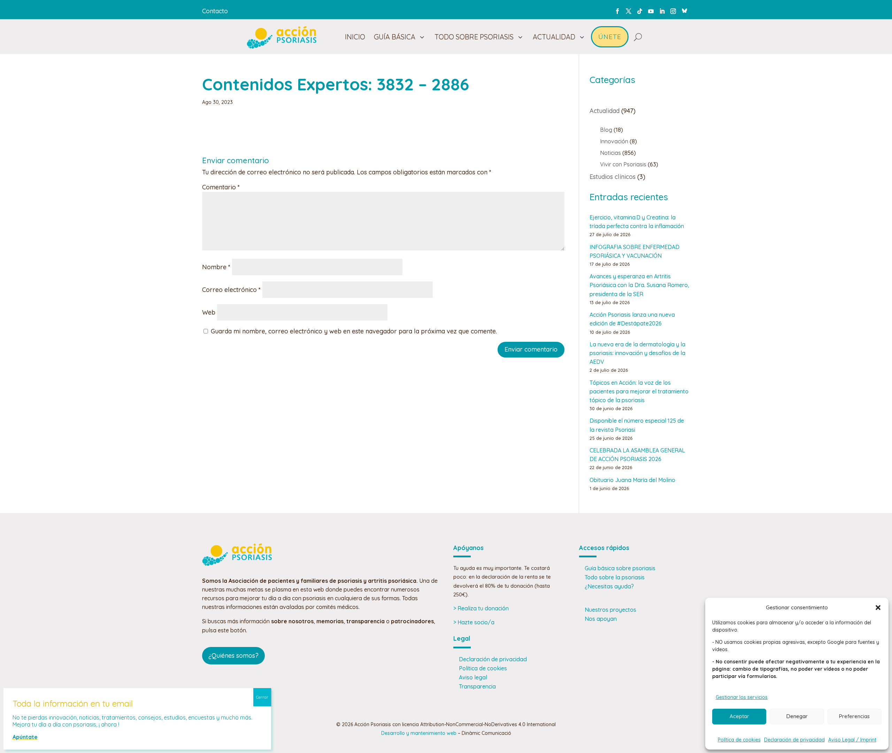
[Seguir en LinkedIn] (662, 11)
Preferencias (854, 716)
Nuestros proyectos (610, 609)
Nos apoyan (601, 618)
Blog (606, 129)
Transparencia (477, 686)
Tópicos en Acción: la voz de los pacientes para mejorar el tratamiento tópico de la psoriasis (639, 391)
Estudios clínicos (613, 177)
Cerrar (262, 697)
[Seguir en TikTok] (639, 11)
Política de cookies (739, 740)
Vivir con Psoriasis (623, 164)
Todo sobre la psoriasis (615, 577)
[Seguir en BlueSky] (684, 9)
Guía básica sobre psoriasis (620, 568)
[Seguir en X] (628, 11)
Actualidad (605, 111)
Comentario (221, 187)
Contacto (215, 11)
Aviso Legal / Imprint (852, 740)
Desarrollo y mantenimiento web (418, 733)
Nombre (216, 267)
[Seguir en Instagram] (673, 11)
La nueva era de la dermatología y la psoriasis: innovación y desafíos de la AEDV (637, 353)
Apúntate (25, 736)
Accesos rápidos (604, 548)
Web (208, 312)
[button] (878, 607)
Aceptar (739, 716)
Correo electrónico (231, 290)
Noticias (610, 152)
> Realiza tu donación (481, 608)
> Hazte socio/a (473, 622)
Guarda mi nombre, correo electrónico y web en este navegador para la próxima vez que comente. (354, 331)
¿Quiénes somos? (233, 656)
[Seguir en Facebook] (617, 11)
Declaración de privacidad (794, 740)
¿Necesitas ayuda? (609, 586)
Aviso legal (473, 677)
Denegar (797, 716)
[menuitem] (355, 37)
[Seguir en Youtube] (650, 11)
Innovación (614, 141)
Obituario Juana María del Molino (632, 479)
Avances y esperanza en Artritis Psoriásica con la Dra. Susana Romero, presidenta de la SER (639, 285)
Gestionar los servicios (742, 697)
